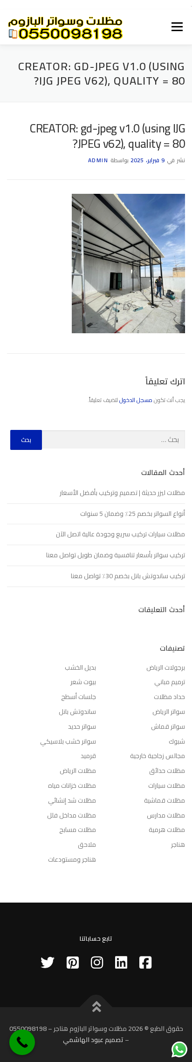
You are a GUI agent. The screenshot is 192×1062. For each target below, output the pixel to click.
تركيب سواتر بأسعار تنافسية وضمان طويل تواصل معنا (115, 555)
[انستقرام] (97, 963)
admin (98, 160)
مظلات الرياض (78, 771)
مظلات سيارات (166, 785)
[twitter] (48, 963)
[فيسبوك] (145, 963)
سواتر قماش (168, 726)
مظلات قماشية (164, 800)
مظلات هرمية (167, 830)
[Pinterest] (73, 963)
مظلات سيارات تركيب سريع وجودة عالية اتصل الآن (120, 534)
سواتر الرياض (168, 712)
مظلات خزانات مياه (72, 785)
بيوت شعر (83, 682)
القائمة (177, 27)
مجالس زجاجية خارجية (157, 756)
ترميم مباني (169, 682)
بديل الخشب (80, 667)
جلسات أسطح (78, 697)
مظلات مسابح (77, 830)
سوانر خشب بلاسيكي (68, 741)
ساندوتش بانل (77, 712)
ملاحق (87, 844)
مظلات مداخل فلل (71, 815)
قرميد (88, 756)
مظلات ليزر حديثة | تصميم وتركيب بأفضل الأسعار (122, 493)
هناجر (178, 844)
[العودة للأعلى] (96, 1007)
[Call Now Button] (22, 1042)
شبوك (177, 741)
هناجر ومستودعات (72, 859)
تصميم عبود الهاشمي (93, 1040)
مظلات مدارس (166, 815)
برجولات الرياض (165, 667)
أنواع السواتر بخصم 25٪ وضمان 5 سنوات (132, 514)
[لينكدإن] (121, 963)
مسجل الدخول (135, 400)
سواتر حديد (82, 726)
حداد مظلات (169, 697)
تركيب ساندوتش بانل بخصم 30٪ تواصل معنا (128, 576)
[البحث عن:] (113, 439)
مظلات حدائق (167, 771)
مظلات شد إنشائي (72, 800)
